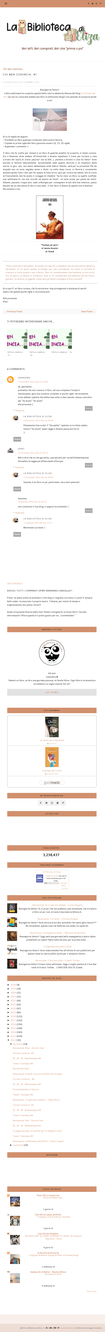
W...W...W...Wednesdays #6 (27, 1058)
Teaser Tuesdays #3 (23, 1135)
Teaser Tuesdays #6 (23, 1063)
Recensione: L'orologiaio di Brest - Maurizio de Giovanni (57, 932)
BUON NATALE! (21, 1068)
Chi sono (52, 692)
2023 (13, 996)
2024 (13, 992)
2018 (13, 1016)
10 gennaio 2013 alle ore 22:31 (32, 501)
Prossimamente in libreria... (26, 1089)
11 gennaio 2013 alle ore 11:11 (37, 522)
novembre (18, 1144)
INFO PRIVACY (15, 583)
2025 (13, 988)
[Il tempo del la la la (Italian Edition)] (52, 766)
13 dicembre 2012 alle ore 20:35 (38, 477)
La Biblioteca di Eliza (14, 82)
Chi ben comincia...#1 (23, 1104)
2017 (13, 1020)
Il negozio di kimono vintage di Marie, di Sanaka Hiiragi (53, 1255)
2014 (13, 1032)
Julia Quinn (53, 743)
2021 (13, 1004)
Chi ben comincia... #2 (24, 1079)
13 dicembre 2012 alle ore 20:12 (33, 452)
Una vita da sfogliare (48, 1233)
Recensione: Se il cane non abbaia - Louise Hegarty (58, 904)
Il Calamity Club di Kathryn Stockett (53, 1216)
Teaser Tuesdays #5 (23, 1094)
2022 (13, 1000)
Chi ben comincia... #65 (62, 352)
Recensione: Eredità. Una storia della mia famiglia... (38, 1073)
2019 (13, 1012)
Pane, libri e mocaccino (48, 1195)
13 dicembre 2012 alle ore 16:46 (33, 381)
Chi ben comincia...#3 (23, 1053)
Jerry (21, 448)
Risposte (19, 410)
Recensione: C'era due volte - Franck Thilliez (57, 960)
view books (64, 888)
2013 (13, 1036)
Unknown (24, 377)
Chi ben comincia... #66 (37, 353)
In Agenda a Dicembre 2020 (58, 946)
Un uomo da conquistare (52, 740)
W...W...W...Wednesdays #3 (27, 1125)
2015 (13, 1028)
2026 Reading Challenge (52, 872)
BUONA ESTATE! (53, 1274)
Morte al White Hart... (53, 1197)
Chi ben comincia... (13, 68)
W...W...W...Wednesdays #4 (27, 1110)
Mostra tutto (92, 1291)
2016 (13, 1024)
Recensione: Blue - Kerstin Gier (28, 1047)
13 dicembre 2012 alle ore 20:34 (38, 420)
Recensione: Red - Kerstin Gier (28, 1120)
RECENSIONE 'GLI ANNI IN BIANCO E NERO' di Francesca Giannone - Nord (53, 1237)
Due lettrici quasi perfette (48, 1214)
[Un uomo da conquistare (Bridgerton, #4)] (52, 736)
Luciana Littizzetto (53, 774)
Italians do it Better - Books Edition (48, 1271)
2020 (13, 1008)
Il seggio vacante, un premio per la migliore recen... (38, 1130)
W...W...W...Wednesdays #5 (27, 1084)
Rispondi (89, 408)
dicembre (18, 1043)
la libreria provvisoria (48, 1252)
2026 (13, 984)
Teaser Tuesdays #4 (23, 1115)
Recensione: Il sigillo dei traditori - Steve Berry (36, 1099)
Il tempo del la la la (52, 770)
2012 (13, 1040)
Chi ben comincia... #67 (15, 353)
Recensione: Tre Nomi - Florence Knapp (58, 918)
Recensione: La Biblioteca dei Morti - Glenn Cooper (38, 1141)
